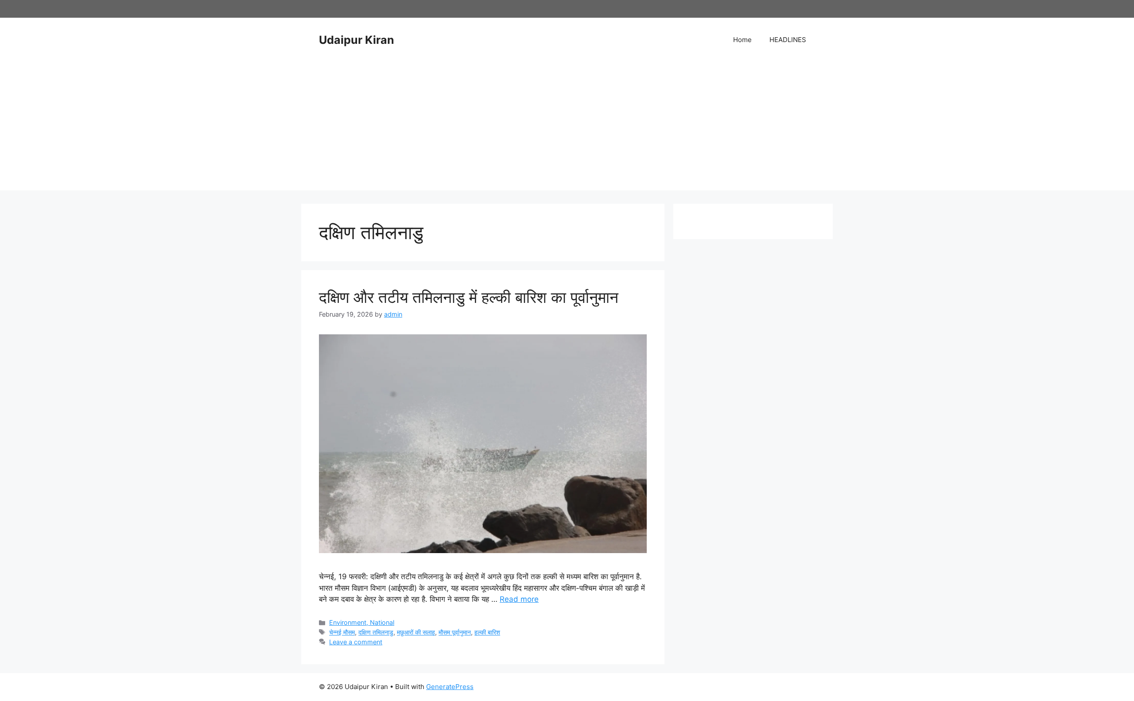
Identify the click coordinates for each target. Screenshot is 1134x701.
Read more (519, 599)
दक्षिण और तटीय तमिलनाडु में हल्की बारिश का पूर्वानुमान (468, 297)
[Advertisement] (567, 128)
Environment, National (361, 622)
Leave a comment (355, 642)
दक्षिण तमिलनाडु (375, 632)
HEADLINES (787, 39)
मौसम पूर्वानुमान (455, 632)
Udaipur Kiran (356, 39)
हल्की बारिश (487, 632)
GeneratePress (450, 686)
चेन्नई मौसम (342, 632)
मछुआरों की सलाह (416, 632)
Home (742, 39)
